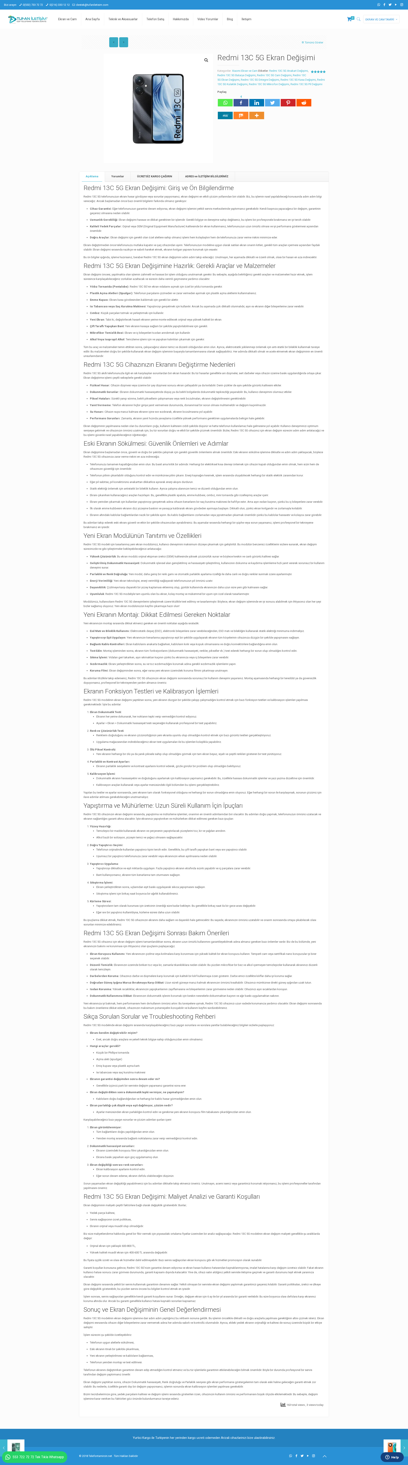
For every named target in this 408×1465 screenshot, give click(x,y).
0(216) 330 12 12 (60, 4)
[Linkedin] (256, 100)
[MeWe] (225, 113)
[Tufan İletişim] (28, 19)
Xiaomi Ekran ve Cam (245, 70)
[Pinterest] (288, 100)
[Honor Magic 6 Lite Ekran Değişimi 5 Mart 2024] (396, 1447)
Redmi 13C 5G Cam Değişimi (274, 75)
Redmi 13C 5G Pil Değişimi (306, 84)
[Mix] (241, 113)
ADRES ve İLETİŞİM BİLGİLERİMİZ (206, 176)
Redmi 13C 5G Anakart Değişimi (288, 70)
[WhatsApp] (379, 5)
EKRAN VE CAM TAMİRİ (380, 19)
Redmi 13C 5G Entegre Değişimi (260, 79)
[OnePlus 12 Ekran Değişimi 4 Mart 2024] (12, 1447)
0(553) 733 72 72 (33, 4)
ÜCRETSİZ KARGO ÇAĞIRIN (154, 176)
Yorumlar (117, 176)
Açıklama (92, 176)
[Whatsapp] (225, 100)
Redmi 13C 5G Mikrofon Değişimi (269, 84)
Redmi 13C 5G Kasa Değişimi (298, 79)
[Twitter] (390, 5)
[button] (206, 60)
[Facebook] (384, 5)
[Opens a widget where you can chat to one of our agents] (392, 1457)
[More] (256, 113)
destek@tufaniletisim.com (92, 4)
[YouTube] (396, 5)
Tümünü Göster (314, 42)
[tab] (92, 176)
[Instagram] (402, 5)
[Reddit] (303, 100)
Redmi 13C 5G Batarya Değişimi (236, 75)
